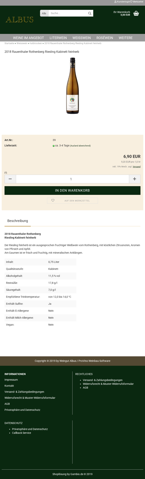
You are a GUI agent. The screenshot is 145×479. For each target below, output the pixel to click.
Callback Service (21, 432)
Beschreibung (17, 221)
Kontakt (9, 385)
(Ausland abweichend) (80, 146)
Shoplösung (59, 474)
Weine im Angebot (28, 38)
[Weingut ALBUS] (19, 20)
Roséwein (104, 38)
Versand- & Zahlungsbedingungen (24, 391)
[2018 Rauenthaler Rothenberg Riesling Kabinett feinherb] (72, 85)
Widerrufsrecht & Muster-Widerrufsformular (30, 397)
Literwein (58, 38)
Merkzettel (137, 1)
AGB (7, 403)
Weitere (126, 38)
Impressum (11, 379)
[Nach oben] (134, 473)
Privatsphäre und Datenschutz (22, 409)
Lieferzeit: (11, 145)
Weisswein (81, 38)
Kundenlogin (123, 1)
